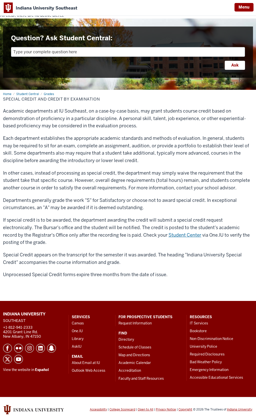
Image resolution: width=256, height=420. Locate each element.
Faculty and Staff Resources (141, 378)
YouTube (18, 359)
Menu (244, 7)
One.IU (77, 331)
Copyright (185, 409)
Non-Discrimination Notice (211, 338)
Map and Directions (134, 355)
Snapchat (51, 348)
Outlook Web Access (88, 370)
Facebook (7, 348)
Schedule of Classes (134, 347)
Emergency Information (209, 369)
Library (78, 338)
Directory (126, 339)
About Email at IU (86, 362)
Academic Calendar (134, 362)
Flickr (18, 348)
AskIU (77, 346)
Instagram (29, 348)
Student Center (184, 235)
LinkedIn (40, 348)
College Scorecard (122, 409)
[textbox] (128, 52)
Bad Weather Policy (206, 362)
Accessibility (98, 409)
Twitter (7, 359)
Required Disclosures (207, 354)
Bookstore (198, 331)
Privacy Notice (166, 409)
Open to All (145, 409)
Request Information (135, 323)
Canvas (78, 323)
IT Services (199, 323)
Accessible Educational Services (216, 377)
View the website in (26, 369)
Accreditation (129, 370)
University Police (203, 346)
